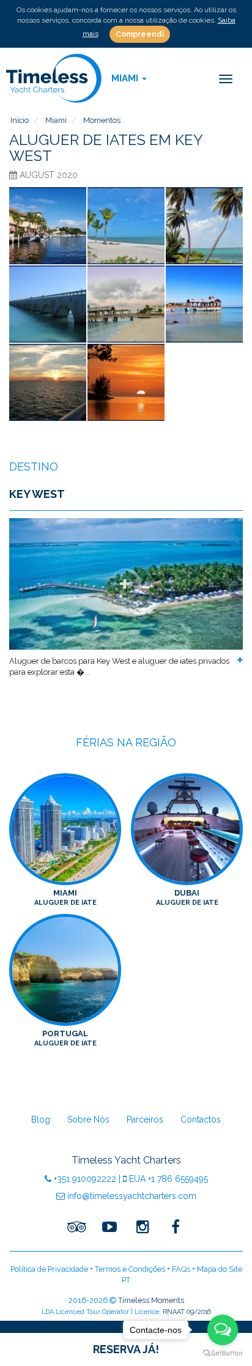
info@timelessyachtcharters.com (130, 1196)
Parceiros (145, 1119)
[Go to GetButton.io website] (222, 1353)
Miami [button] (126, 78)
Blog (40, 1119)
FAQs (181, 1269)
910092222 (85, 1179)
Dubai (187, 897)
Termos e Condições (130, 1269)
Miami (65, 897)
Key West (37, 494)
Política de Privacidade (49, 1269)
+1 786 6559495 (168, 1179)
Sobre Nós (88, 1119)
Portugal (65, 1038)
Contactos (200, 1119)
